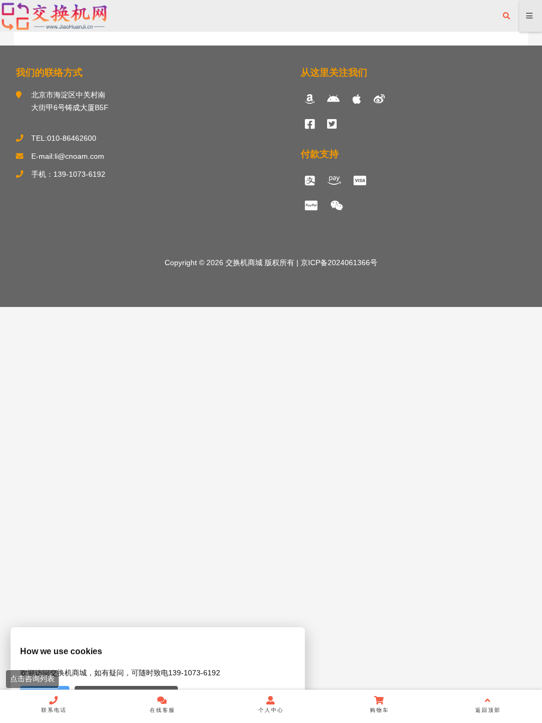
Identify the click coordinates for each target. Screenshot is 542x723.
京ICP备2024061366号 (338, 262)
